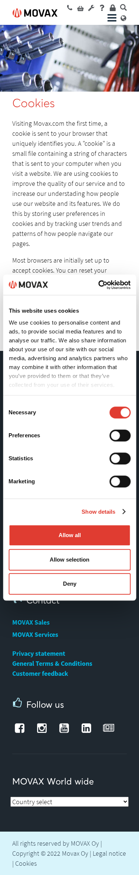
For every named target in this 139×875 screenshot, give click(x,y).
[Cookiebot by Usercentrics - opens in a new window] (98, 285)
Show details (98, 512)
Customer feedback (40, 673)
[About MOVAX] (102, 7)
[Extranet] (112, 7)
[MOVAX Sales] (69, 7)
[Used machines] (80, 7)
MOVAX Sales (31, 622)
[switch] (119, 435)
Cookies (26, 863)
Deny (69, 583)
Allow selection (69, 559)
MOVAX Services (35, 634)
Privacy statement (38, 653)
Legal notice (109, 853)
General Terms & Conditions (52, 663)
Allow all (70, 535)
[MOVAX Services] (91, 7)
